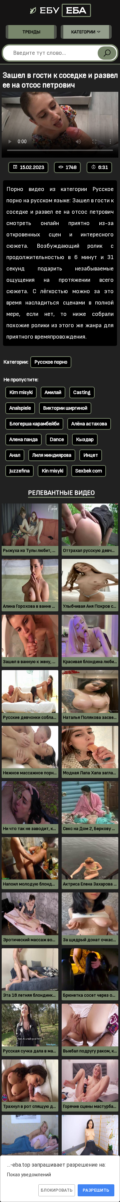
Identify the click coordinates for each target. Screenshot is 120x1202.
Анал (14, 455)
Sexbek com (88, 471)
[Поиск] (107, 53)
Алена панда (23, 439)
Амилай (53, 392)
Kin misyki (52, 471)
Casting (82, 392)
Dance (57, 439)
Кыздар (85, 439)
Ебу (62, 10)
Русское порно (50, 362)
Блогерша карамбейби (34, 424)
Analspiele (20, 408)
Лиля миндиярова (51, 455)
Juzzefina (19, 471)
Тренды (31, 32)
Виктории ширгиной (65, 408)
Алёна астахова (89, 424)
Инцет (90, 455)
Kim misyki (21, 392)
